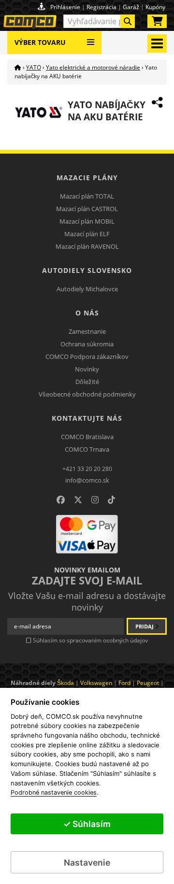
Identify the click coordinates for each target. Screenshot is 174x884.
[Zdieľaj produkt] (157, 102)
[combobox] (99, 21)
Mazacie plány (87, 177)
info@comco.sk (87, 480)
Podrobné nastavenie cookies (54, 792)
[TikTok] (111, 500)
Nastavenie (87, 862)
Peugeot (148, 683)
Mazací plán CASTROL (87, 208)
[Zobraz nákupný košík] (157, 23)
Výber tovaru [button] (40, 42)
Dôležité (87, 381)
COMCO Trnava (87, 449)
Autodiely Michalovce (87, 289)
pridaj (145, 626)
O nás (87, 312)
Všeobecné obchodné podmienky (87, 394)
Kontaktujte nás (87, 418)
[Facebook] (60, 500)
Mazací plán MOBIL (87, 221)
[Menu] (90, 38)
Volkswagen (96, 683)
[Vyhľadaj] (127, 21)
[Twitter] (78, 500)
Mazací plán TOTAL (87, 196)
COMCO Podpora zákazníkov (87, 356)
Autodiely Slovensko (87, 270)
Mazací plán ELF (87, 233)
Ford (124, 683)
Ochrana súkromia (87, 344)
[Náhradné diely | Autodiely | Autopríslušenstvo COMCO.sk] (17, 67)
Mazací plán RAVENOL (87, 246)
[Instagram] (95, 500)
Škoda (65, 683)
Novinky (87, 369)
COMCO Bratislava (87, 436)
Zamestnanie (87, 331)
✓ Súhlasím (87, 824)
